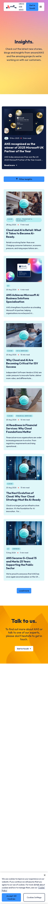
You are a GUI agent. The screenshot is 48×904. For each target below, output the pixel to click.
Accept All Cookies (11, 897)
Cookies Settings (34, 897)
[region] (24, 887)
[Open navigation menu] (41, 6)
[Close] (44, 875)
